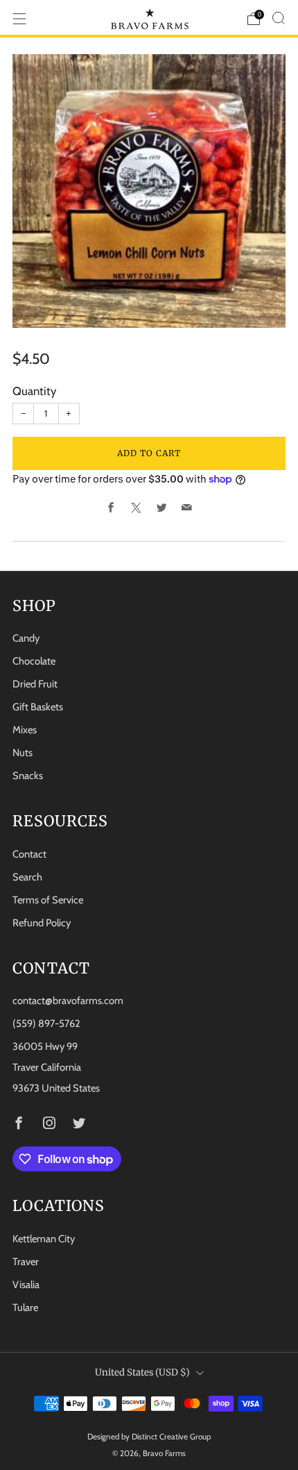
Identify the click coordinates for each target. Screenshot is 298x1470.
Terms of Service (47, 900)
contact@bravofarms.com (67, 1000)
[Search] (279, 18)
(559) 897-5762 (46, 1023)
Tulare (25, 1307)
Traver (25, 1261)
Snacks (27, 775)
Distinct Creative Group (171, 1437)
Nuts (22, 752)
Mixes (24, 730)
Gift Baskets (37, 707)
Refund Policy (41, 923)
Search (27, 877)
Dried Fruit (35, 684)
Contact (29, 854)
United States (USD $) (142, 1372)
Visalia (26, 1284)
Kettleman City (43, 1239)
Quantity (34, 391)
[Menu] (19, 19)
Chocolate (33, 661)
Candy (26, 638)
